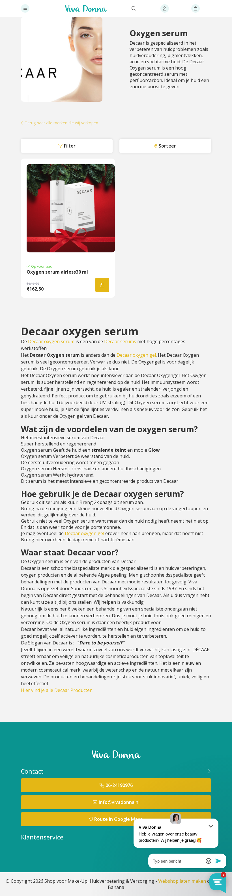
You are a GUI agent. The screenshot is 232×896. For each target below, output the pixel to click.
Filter (70, 146)
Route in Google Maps (118, 819)
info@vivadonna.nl (119, 802)
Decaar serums (120, 341)
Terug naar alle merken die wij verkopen (61, 123)
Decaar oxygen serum (51, 341)
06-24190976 (119, 785)
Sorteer (167, 146)
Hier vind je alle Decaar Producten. (57, 690)
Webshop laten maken (182, 881)
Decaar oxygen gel (136, 355)
